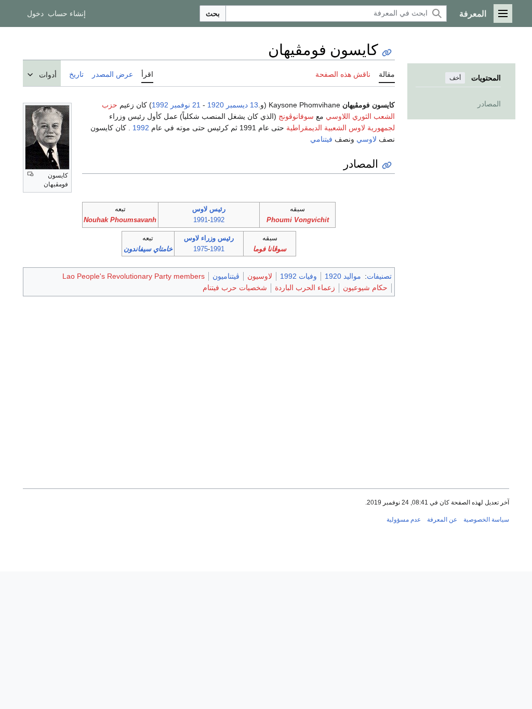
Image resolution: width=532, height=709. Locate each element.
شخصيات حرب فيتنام (235, 287)
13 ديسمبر (242, 105)
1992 (160, 105)
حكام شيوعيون (365, 287)
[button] (503, 13)
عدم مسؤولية (404, 519)
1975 (200, 249)
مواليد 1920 (343, 276)
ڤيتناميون (226, 276)
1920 (215, 105)
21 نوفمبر (185, 105)
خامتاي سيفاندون (148, 249)
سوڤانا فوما (269, 249)
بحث (213, 13)
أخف (455, 77)
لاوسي (366, 139)
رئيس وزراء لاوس (209, 238)
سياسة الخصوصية (486, 519)
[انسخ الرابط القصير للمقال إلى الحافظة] (387, 53)
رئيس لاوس (208, 209)
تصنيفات (379, 276)
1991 (200, 220)
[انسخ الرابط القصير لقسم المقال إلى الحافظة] (387, 165)
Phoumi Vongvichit (298, 220)
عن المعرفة (442, 519)
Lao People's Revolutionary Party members (133, 276)
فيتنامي (321, 139)
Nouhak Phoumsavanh (120, 220)
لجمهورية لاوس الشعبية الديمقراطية (340, 128)
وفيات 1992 (298, 276)
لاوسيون (259, 276)
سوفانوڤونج (296, 116)
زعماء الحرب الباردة (305, 287)
